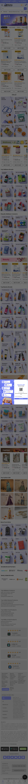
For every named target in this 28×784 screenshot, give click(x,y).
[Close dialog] (27, 380)
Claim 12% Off (21, 398)
